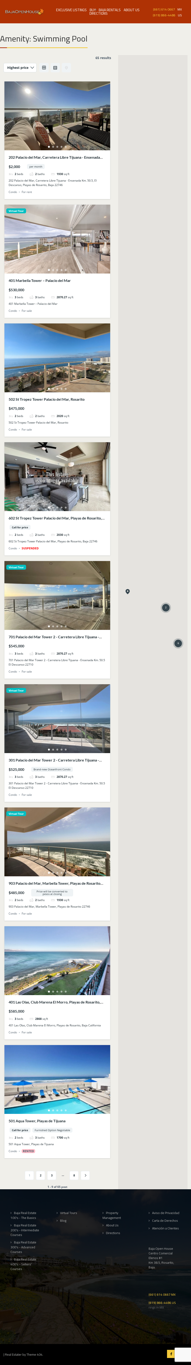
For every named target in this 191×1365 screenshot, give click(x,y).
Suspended (30, 548)
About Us (132, 10)
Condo (13, 192)
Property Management (111, 1215)
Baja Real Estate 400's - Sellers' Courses (23, 1264)
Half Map (66, 67)
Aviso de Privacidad (165, 1213)
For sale (27, 311)
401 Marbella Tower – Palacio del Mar (40, 280)
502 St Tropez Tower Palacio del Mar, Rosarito (47, 399)
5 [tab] (66, 147)
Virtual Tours (68, 1213)
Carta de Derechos (165, 1220)
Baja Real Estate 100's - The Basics (23, 1215)
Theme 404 (34, 1354)
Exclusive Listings (71, 10)
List (55, 67)
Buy (93, 10)
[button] (127, 592)
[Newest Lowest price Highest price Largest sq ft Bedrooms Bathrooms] (20, 67)
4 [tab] (61, 147)
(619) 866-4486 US (162, 1302)
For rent (27, 192)
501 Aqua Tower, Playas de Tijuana (37, 1121)
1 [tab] (49, 147)
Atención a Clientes (165, 1228)
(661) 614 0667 (164, 9)
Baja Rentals (110, 10)
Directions (98, 13)
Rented (28, 1151)
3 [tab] (57, 147)
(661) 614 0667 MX (162, 1294)
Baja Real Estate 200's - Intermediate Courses (24, 1230)
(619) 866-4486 (164, 15)
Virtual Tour (16, 211)
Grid (44, 67)
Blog (63, 1220)
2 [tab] (53, 147)
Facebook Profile (171, 1354)
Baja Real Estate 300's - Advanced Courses (23, 1247)
